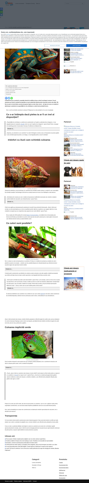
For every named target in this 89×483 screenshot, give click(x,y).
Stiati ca (34, 467)
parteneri (8, 34)
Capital (61, 462)
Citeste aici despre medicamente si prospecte (71, 271)
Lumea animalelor (36, 462)
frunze (16, 375)
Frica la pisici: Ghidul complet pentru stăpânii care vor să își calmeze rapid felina (25, 439)
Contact (35, 481)
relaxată (22, 124)
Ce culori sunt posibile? (10, 90)
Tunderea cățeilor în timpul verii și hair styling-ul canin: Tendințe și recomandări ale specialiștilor (29, 440)
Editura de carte (63, 475)
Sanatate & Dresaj (36, 465)
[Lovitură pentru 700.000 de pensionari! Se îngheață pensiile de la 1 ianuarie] (67, 187)
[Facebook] (6, 98)
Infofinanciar (62, 470)
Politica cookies (18, 481)
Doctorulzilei (62, 478)
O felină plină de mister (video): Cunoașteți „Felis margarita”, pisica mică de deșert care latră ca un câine (31, 444)
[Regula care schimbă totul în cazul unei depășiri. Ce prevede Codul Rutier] (67, 49)
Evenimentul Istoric (63, 467)
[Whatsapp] (11, 98)
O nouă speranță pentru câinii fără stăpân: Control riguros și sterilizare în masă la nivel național (29, 446)
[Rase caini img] (73, 176)
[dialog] (44, 39)
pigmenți (42, 293)
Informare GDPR (27, 481)
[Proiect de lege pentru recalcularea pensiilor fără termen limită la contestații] (67, 154)
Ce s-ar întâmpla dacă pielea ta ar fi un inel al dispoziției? (17, 87)
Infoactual (61, 472)
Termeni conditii (9, 481)
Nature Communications (32, 215)
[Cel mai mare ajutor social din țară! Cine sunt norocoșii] (67, 71)
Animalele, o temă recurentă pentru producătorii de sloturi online (21, 442)
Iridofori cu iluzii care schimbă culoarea (13, 89)
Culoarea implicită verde (10, 92)
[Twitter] (9, 98)
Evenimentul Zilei (63, 465)
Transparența (8, 94)
